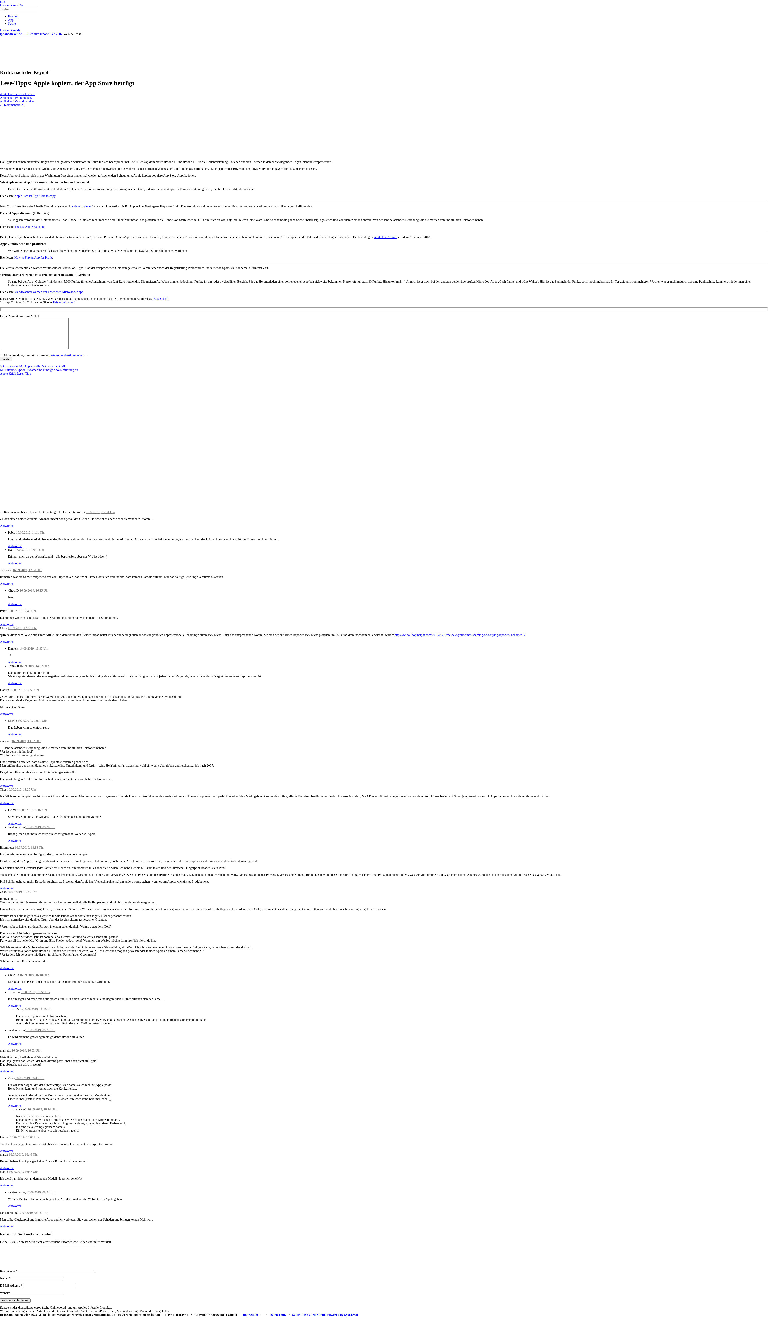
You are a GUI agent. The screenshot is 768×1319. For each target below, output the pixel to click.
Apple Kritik (8, 373)
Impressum (250, 1314)
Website (5, 1293)
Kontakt (13, 16)
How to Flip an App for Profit (33, 257)
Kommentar (8, 1271)
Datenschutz (278, 1314)
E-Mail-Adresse (11, 1285)
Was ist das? (161, 298)
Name (5, 1278)
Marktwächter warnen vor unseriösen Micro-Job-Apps (48, 292)
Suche (12, 23)
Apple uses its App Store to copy (34, 196)
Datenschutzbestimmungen (66, 355)
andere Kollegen (81, 206)
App (11, 20)
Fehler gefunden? (64, 302)
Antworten (7, 525)
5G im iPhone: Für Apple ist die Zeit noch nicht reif (32, 366)
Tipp (28, 373)
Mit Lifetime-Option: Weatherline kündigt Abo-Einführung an (39, 370)
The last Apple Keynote (29, 226)
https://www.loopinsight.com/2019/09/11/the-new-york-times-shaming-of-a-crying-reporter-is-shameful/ (460, 635)
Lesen (20, 373)
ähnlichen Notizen (385, 237)
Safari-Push (300, 1314)
